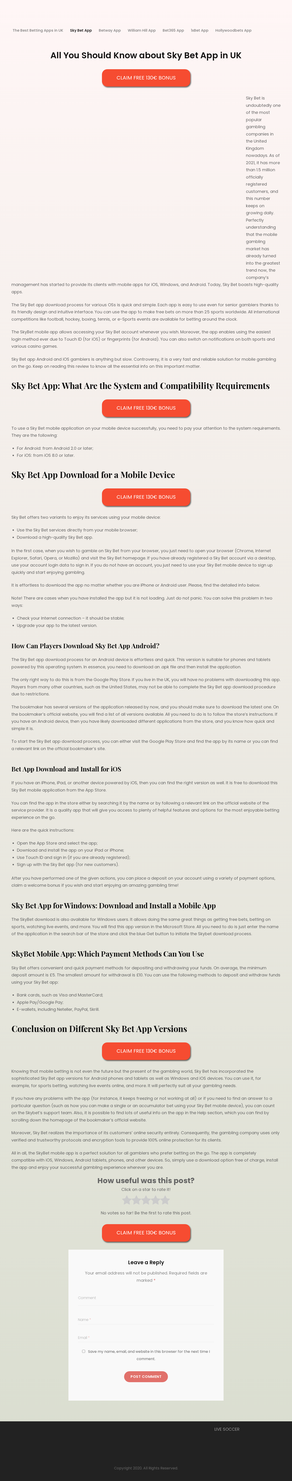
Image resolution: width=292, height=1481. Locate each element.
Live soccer (227, 1429)
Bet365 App (173, 30)
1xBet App (200, 30)
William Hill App (142, 30)
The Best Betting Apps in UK (38, 30)
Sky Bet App (81, 30)
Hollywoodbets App (233, 30)
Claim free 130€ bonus (146, 77)
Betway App (110, 30)
